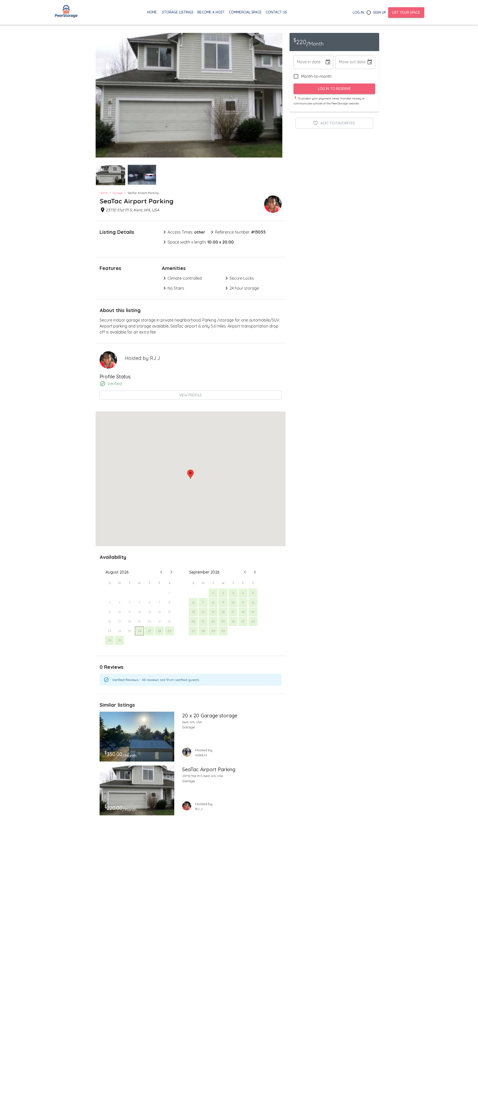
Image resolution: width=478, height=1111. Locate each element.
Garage (117, 193)
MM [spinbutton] (300, 62)
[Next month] (171, 572)
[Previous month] (161, 572)
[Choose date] (328, 62)
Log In (358, 12)
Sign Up (379, 12)
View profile (190, 395)
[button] (110, 175)
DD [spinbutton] (307, 62)
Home (104, 193)
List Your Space (406, 12)
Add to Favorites (337, 123)
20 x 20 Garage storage (209, 715)
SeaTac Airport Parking (208, 769)
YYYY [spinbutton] (317, 62)
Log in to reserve (334, 88)
